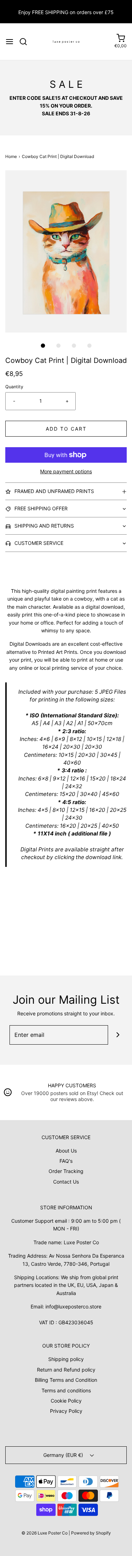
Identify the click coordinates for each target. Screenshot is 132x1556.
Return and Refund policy (66, 1370)
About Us (66, 1151)
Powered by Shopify (91, 1533)
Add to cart (66, 429)
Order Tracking (66, 1171)
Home (11, 156)
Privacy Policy (66, 1411)
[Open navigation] (9, 41)
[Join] (117, 1035)
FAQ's (66, 1161)
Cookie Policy (66, 1401)
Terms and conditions (66, 1390)
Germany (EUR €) (63, 1455)
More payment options (66, 471)
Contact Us (66, 1182)
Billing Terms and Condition (66, 1380)
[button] (66, 251)
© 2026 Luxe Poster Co (44, 1533)
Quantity (14, 386)
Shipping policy (66, 1359)
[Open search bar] (26, 41)
